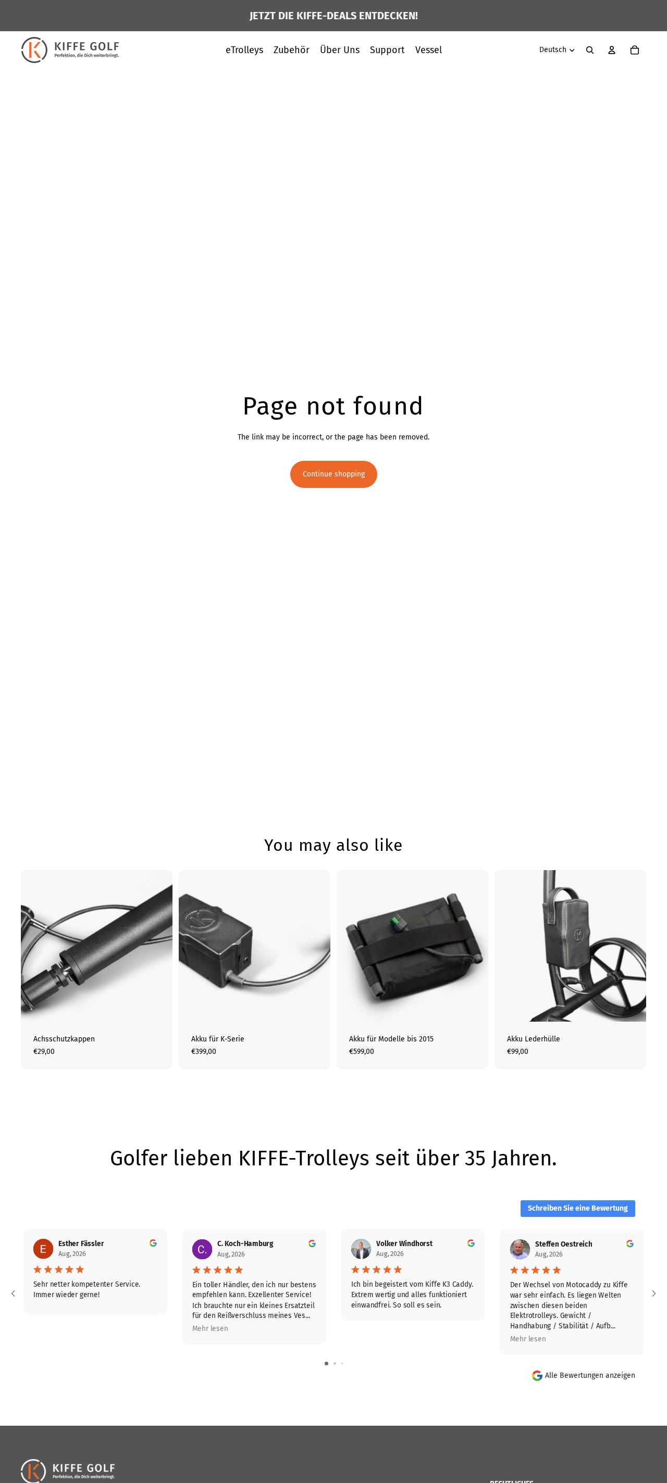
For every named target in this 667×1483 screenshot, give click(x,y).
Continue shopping (334, 474)
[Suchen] (589, 50)
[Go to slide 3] (342, 1363)
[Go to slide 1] (326, 1363)
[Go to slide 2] (335, 1363)
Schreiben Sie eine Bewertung (578, 1208)
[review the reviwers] (153, 1243)
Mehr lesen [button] (210, 1329)
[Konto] (611, 50)
